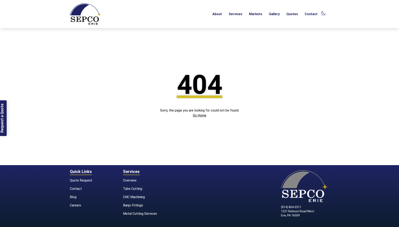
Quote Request (81, 180)
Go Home (199, 115)
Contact (311, 14)
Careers (75, 205)
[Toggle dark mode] (323, 13)
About (217, 14)
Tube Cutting (132, 189)
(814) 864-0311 (291, 207)
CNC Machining (134, 197)
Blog (73, 197)
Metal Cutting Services (140, 214)
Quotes (292, 14)
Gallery (274, 14)
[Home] (85, 14)
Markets (255, 14)
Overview (130, 180)
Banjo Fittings (133, 205)
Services (235, 14)
